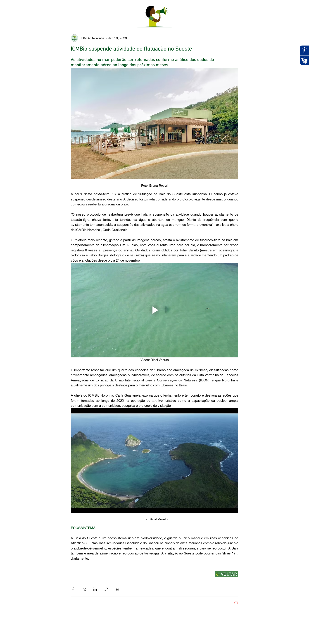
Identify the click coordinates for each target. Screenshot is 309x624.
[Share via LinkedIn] (95, 589)
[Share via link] (106, 589)
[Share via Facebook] (73, 589)
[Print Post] (117, 589)
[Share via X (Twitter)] (84, 589)
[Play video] (154, 310)
